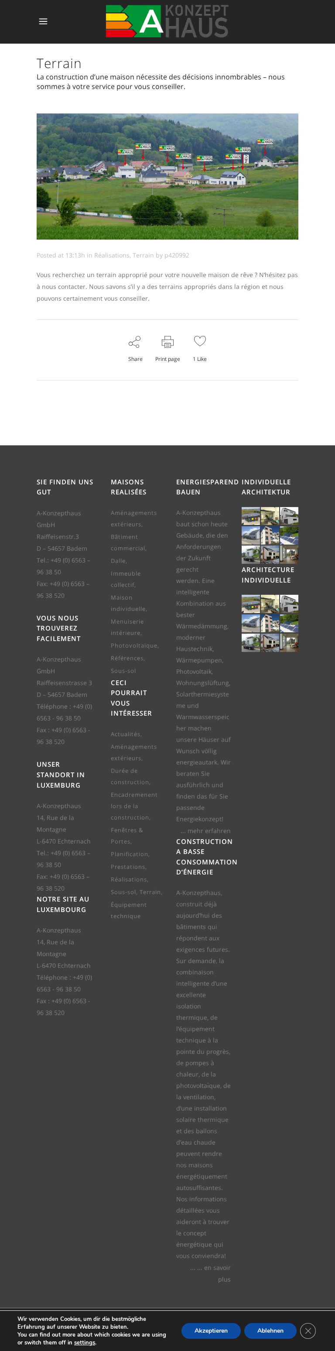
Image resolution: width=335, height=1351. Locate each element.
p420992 (176, 255)
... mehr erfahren (206, 830)
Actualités (125, 734)
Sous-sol (123, 671)
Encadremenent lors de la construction (134, 806)
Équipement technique (129, 910)
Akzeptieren (211, 1331)
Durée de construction (130, 776)
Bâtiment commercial (128, 542)
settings (84, 1343)
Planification (129, 854)
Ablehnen (270, 1331)
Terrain (143, 255)
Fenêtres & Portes (127, 835)
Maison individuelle (128, 603)
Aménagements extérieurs (134, 518)
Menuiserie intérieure (127, 627)
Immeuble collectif (126, 579)
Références (127, 658)
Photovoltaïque (134, 645)
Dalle (118, 561)
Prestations (128, 867)
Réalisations (112, 255)
